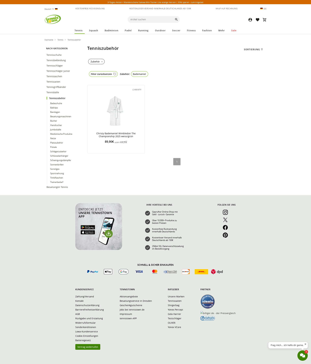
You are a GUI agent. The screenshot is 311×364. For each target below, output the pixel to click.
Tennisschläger (54, 65)
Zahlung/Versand (84, 296)
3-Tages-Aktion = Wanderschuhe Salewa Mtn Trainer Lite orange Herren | (155, 2)
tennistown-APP (128, 318)
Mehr (221, 30)
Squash (93, 30)
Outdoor (160, 30)
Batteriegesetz (83, 340)
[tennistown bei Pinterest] (226, 236)
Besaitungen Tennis (57, 187)
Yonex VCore (174, 327)
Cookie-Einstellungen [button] (86, 335)
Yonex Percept (175, 309)
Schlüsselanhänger (59, 155)
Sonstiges (54, 168)
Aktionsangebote (129, 296)
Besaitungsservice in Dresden (136, 300)
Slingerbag (173, 305)
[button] (250, 20)
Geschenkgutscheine (131, 305)
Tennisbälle (53, 92)
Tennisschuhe (54, 54)
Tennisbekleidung (56, 60)
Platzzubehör (56, 142)
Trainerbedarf (56, 182)
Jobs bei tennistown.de (132, 309)
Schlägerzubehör (58, 151)
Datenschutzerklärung (87, 305)
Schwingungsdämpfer (60, 160)
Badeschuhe (56, 103)
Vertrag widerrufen (87, 346)
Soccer (176, 30)
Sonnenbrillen (57, 164)
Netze (53, 138)
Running (143, 30)
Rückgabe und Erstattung (89, 318)
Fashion (207, 30)
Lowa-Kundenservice (86, 331)
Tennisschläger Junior (58, 70)
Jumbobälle (55, 129)
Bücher (53, 120)
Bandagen (55, 112)
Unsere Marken (176, 296)
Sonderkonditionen (85, 327)
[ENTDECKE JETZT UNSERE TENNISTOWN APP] (98, 249)
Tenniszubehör (57, 98)
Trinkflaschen (56, 177)
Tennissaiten (53, 81)
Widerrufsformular (85, 322)
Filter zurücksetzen (101, 74)
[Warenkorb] (264, 20)
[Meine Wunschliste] (257, 20)
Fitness (191, 30)
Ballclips (54, 107)
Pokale (53, 147)
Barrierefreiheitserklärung (89, 309)
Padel (128, 30)
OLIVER (171, 322)
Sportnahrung (57, 173)
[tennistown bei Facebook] (226, 229)
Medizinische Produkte (61, 133)
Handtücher (56, 125)
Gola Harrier (174, 314)
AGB (77, 314)
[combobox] (52, 9)
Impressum (126, 314)
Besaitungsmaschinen (60, 116)
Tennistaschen (54, 76)
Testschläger (174, 318)
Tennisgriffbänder (56, 87)
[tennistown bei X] (226, 221)
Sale (233, 30)
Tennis (79, 30)
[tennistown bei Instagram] (226, 214)
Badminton (111, 30)
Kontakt (79, 300)
